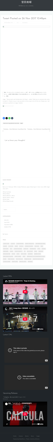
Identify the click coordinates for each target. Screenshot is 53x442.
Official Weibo (6, 193)
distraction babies (18, 248)
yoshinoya (30, 261)
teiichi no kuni (19, 259)
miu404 (13, 253)
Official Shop (6, 199)
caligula (21, 246)
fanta (39, 248)
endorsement (33, 248)
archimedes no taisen (40, 243)
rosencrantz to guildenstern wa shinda (11, 123)
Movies (27, 436)
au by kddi (11, 246)
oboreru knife (37, 253)
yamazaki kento (22, 261)
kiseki (35, 251)
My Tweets (5, 234)
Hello (5, 220)
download (26, 248)
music (18, 253)
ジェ (18, 22)
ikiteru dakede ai (18, 251)
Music (13, 195)
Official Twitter (6, 197)
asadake (5, 246)
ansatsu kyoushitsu (29, 243)
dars (42, 246)
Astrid (31, 439)
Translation (25, 22)
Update (6, 227)
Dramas (21, 436)
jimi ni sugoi (30, 251)
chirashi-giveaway (29, 246)
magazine (41, 251)
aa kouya (13, 243)
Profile (14, 436)
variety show (15, 261)
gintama (43, 248)
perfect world (18, 256)
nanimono (30, 253)
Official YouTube (7, 192)
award (16, 246)
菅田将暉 (26, 2)
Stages (38, 436)
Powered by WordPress (19, 439)
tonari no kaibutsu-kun (38, 259)
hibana (11, 251)
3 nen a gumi (6, 243)
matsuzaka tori (6, 253)
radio (24, 256)
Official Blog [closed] (8, 201)
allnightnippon (20, 243)
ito (24, 251)
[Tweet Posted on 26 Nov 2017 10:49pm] (26, 57)
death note (5, 248)
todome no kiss (27, 259)
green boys (5, 251)
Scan (5, 222)
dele (11, 248)
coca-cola (37, 246)
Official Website (7, 195)
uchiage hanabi (6, 261)
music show (23, 253)
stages (21, 123)
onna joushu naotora (8, 256)
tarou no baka (11, 259)
